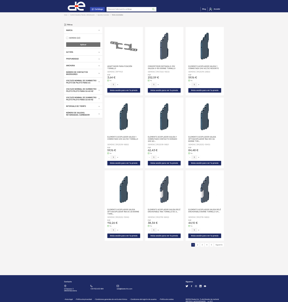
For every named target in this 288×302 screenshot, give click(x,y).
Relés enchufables (117, 15)
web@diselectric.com (124, 289)
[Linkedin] (200, 286)
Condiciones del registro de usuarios (144, 299)
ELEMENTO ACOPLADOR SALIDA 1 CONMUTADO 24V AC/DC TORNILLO (122, 138)
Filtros (70, 25)
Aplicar (83, 45)
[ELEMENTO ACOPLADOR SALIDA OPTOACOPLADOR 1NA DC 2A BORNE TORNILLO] (123, 189)
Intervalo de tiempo (76, 106)
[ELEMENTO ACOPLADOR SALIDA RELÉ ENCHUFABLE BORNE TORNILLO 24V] (204, 189)
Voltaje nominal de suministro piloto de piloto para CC (81, 82)
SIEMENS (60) (74, 38)
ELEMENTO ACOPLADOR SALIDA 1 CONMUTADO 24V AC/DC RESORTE (203, 67)
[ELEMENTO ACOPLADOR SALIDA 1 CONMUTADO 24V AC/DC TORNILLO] (123, 116)
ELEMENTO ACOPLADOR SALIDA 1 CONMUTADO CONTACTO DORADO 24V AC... (162, 139)
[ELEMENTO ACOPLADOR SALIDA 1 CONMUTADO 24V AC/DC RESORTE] (204, 46)
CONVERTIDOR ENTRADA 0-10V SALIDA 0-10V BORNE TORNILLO (161, 67)
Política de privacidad (84, 299)
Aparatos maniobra (103, 15)
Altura (69, 52)
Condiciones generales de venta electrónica (111, 299)
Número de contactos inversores (77, 73)
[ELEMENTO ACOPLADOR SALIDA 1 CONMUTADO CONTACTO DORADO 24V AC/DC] (164, 116)
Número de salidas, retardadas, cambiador (78, 114)
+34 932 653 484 (97, 289)
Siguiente (219, 245)
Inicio (65, 15)
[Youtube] (205, 286)
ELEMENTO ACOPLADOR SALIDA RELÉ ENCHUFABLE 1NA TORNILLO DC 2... (164, 211)
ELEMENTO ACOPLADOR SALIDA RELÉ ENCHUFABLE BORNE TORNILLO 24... (204, 211)
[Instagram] (196, 286)
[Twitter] (187, 286)
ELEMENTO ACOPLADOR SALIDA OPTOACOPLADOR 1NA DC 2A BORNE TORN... (123, 212)
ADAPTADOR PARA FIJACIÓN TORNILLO (119, 67)
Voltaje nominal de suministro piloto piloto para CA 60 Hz (81, 90)
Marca (69, 30)
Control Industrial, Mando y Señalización (82, 15)
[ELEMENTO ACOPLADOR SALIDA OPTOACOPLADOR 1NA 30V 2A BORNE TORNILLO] (204, 116)
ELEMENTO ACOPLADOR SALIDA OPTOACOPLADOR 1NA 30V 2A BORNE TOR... (202, 139)
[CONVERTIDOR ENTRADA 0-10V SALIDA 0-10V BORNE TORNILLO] (164, 46)
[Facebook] (191, 286)
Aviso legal (69, 299)
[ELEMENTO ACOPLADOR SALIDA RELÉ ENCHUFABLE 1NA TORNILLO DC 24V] (164, 189)
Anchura (70, 66)
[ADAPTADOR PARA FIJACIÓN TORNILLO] (123, 46)
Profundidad (72, 59)
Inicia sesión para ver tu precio (123, 90)
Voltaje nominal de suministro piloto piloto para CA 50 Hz (81, 98)
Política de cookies (167, 299)
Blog (204, 9)
